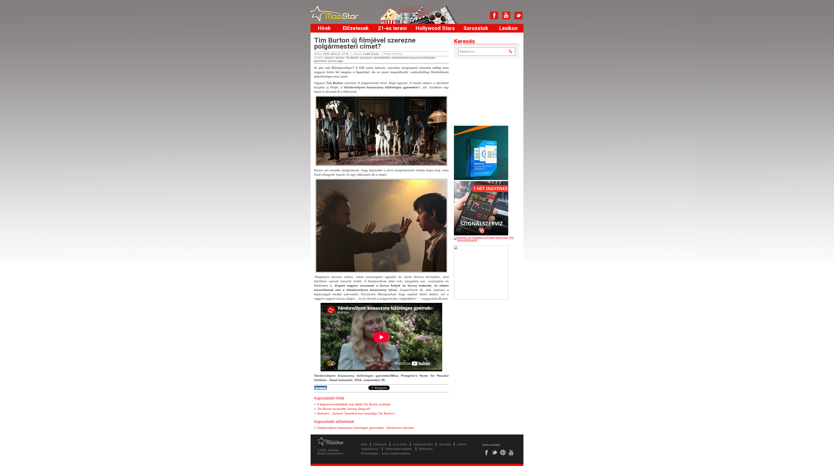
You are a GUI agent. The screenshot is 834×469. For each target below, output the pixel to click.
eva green (366, 57)
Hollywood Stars (435, 28)
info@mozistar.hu (400, 453)
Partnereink (426, 449)
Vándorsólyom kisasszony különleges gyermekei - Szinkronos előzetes (365, 427)
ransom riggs (335, 61)
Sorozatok (475, 28)
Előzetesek (356, 28)
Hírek (324, 28)
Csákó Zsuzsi (371, 53)
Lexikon (508, 28)
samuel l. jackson (334, 57)
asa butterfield (381, 57)
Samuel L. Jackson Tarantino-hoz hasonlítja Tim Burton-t (356, 413)
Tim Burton (352, 57)
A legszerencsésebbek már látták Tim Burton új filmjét (354, 404)
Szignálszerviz (369, 449)
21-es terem (392, 28)
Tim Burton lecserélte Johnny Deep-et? (344, 409)
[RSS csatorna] (482, 15)
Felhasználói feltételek (398, 449)
